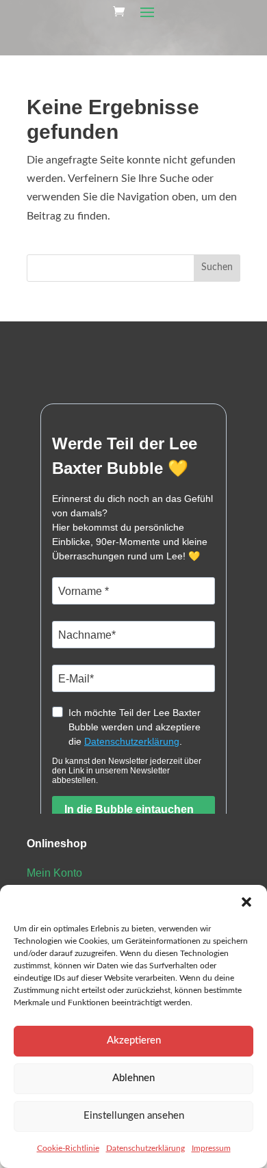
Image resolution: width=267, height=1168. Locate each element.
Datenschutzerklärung (145, 1148)
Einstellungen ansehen (134, 1116)
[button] (246, 902)
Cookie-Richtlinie (68, 1148)
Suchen (217, 267)
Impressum (211, 1148)
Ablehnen (133, 1078)
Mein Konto (54, 873)
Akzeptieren (134, 1040)
